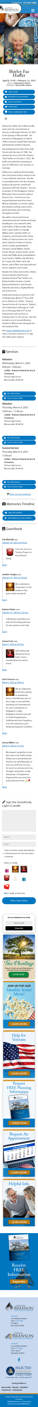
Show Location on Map (15, 398)
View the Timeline (15, 513)
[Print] (6, 118)
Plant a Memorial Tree (17, 112)
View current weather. (20, 494)
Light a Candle (13, 92)
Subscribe (19, 928)
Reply (4, 565)
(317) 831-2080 (18, 1321)
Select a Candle (11, 863)
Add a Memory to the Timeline (18, 97)
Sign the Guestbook (14, 102)
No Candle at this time (15, 893)
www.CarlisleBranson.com (17, 331)
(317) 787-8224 (18, 1348)
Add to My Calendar (13, 393)
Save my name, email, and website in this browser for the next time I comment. (19, 853)
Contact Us (14, 1316)
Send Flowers (12, 107)
